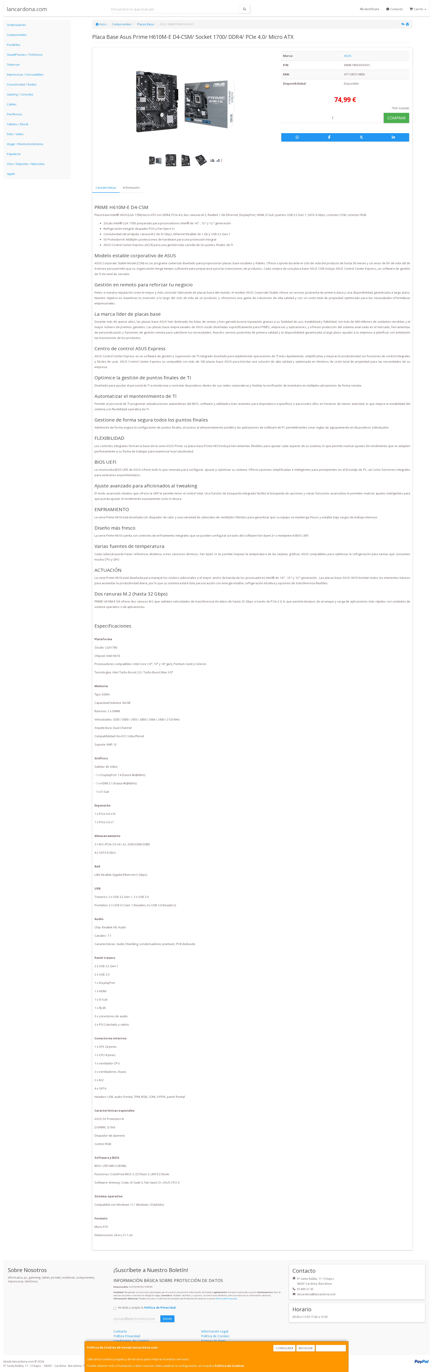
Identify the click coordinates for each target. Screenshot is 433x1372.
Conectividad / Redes (22, 84)
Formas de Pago (213, 1341)
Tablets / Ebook (18, 124)
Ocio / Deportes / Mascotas (26, 164)
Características (106, 187)
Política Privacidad (126, 1336)
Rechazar (306, 1348)
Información (131, 187)
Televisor (13, 65)
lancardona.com (27, 9)
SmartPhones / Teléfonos (25, 55)
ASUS (347, 56)
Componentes (17, 35)
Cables (12, 104)
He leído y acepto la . (147, 1307)
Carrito (418, 9)
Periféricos (14, 114)
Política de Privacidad (226, 1298)
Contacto (396, 9)
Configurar (284, 1348)
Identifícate (371, 9)
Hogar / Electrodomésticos (25, 144)
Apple (11, 174)
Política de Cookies (229, 1366)
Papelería (14, 154)
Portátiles (13, 45)
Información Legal (214, 1331)
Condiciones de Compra (131, 1341)
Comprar (396, 118)
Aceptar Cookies (331, 1348)
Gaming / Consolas (20, 94)
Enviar (167, 1319)
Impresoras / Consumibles (25, 74)
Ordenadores (16, 25)
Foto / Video (15, 134)
